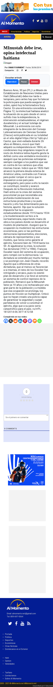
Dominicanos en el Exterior (16, 649)
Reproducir (12, 82)
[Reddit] (15, 321)
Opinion (8, 661)
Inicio (4, 31)
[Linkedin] (20, 321)
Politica (8, 637)
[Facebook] (6, 321)
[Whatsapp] (39, 321)
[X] (11, 321)
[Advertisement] (26, 350)
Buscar (48, 37)
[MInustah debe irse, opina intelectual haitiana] (7, 63)
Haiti (7, 658)
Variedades (10, 664)
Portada (8, 634)
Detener (34, 82)
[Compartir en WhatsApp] (16, 70)
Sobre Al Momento (13, 678)
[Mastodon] (30, 321)
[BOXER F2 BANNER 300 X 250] (26, 470)
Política (27, 32)
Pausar (24, 82)
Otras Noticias (16, 32)
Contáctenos (10, 675)
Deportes (35, 32)
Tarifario (8, 672)
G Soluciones (48, 686)
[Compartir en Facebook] (21, 70)
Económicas (46, 32)
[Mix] (35, 321)
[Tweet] (25, 70)
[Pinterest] (25, 321)
